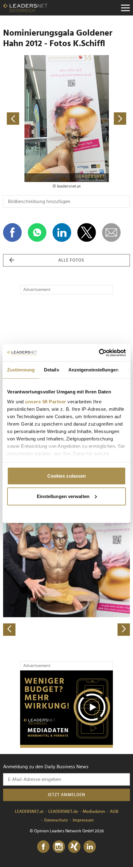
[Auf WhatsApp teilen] (37, 232)
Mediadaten (94, 811)
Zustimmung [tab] (21, 369)
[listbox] (66, 574)
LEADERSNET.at (29, 811)
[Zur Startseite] (25, 7)
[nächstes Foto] (98, 118)
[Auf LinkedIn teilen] (62, 232)
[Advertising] (66, 709)
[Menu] (125, 7)
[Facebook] (43, 847)
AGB (114, 811)
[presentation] (9, 629)
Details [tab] (51, 369)
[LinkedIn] (90, 847)
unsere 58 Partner (45, 401)
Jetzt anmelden (66, 795)
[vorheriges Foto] (34, 118)
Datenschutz (56, 820)
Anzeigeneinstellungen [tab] (93, 369)
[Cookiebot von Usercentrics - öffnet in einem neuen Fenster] (99, 353)
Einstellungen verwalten (63, 496)
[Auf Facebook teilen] (12, 232)
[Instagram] (59, 847)
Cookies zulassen (66, 476)
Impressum (83, 820)
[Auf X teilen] (86, 232)
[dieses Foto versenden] (111, 232)
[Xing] (74, 847)
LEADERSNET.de (63, 811)
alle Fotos (71, 260)
